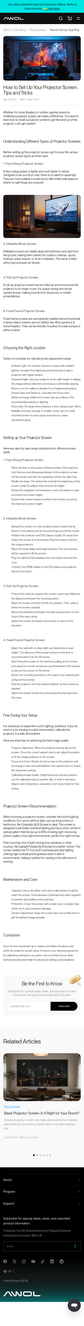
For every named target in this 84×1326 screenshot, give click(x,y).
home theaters (26, 112)
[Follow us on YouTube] (33, 1261)
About (7, 1180)
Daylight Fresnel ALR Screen (36, 846)
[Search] (61, 18)
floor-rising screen (17, 171)
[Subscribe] (75, 1246)
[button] (34, 1155)
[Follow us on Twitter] (14, 1261)
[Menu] (78, 18)
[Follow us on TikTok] (42, 1261)
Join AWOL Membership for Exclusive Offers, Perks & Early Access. (42, 6)
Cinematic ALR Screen (35, 824)
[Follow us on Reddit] (62, 1261)
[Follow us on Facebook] (5, 1261)
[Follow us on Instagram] (24, 1261)
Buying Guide (38, 30)
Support (8, 1203)
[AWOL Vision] (13, 18)
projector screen (26, 116)
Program (9, 1191)
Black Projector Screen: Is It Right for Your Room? (41, 1113)
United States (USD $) (15, 1280)
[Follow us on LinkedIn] (52, 1261)
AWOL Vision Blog (14, 30)
